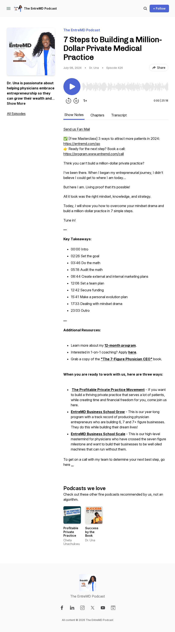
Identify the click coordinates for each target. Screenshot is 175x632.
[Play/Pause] (71, 86)
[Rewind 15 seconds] (68, 101)
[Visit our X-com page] (92, 608)
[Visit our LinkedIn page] (72, 608)
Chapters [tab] (97, 115)
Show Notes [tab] (74, 115)
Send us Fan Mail (76, 129)
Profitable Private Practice (70, 531)
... (72, 464)
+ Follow (159, 8)
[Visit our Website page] (113, 608)
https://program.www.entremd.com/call (93, 154)
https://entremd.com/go (81, 144)
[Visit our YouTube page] (103, 608)
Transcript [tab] (119, 115)
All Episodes (16, 114)
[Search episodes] (145, 8)
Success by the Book (91, 531)
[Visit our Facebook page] (62, 608)
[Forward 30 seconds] (76, 101)
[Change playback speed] (85, 101)
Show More (16, 103)
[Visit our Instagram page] (82, 608)
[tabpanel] (115, 299)
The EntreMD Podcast (40, 8)
